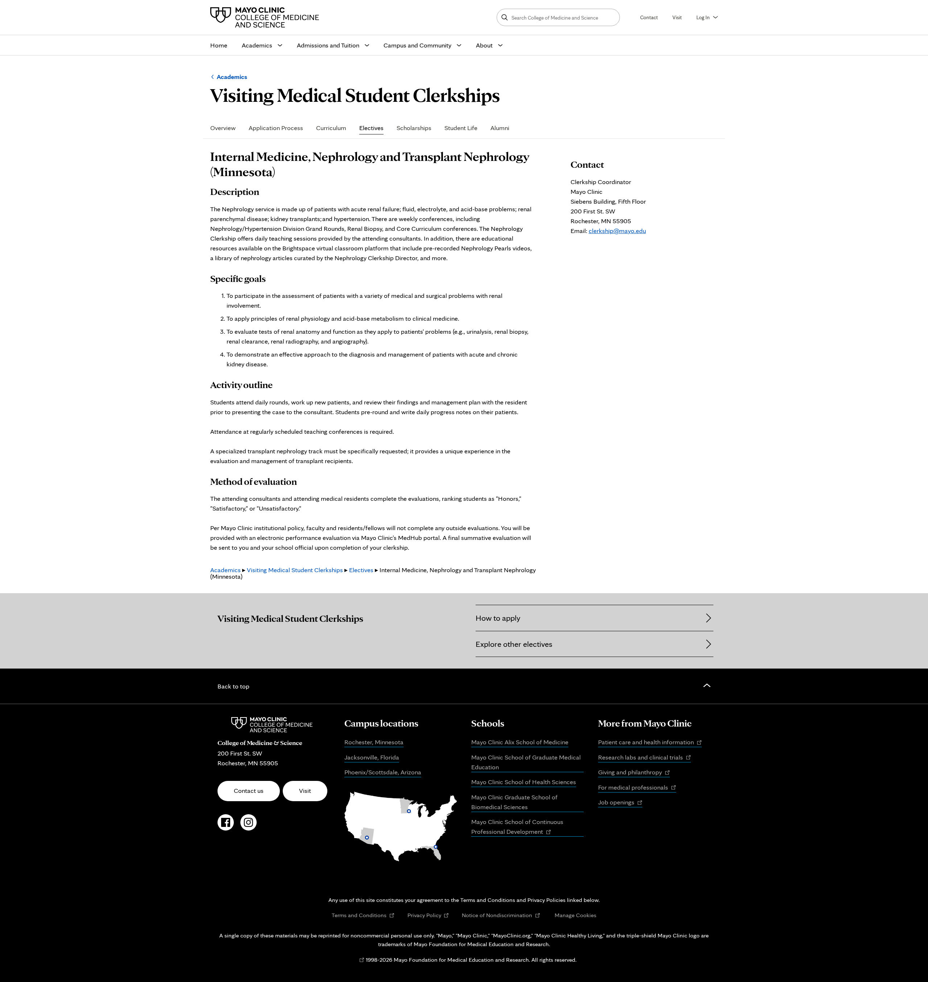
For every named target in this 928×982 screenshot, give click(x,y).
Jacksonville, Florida (371, 757)
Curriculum (331, 128)
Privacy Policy (428, 915)
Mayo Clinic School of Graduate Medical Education (526, 762)
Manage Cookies (575, 915)
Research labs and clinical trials (644, 757)
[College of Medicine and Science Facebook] (226, 826)
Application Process (276, 128)
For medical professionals (637, 787)
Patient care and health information (650, 742)
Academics (257, 45)
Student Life (460, 128)
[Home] (266, 17)
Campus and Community (417, 45)
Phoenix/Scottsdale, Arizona (382, 772)
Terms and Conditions (363, 915)
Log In (703, 17)
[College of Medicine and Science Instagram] (248, 826)
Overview (223, 128)
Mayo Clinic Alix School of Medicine (519, 742)
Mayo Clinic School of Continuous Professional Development (517, 827)
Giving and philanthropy (634, 772)
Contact (649, 17)
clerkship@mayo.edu (617, 230)
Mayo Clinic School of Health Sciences (523, 782)
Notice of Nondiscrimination (501, 915)
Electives (371, 128)
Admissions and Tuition (328, 45)
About (484, 45)
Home (218, 45)
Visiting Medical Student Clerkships (295, 570)
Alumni (499, 128)
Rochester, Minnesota (373, 742)
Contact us (249, 790)
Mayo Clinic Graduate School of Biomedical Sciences (514, 802)
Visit (677, 17)
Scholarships (414, 128)
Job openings (620, 802)
